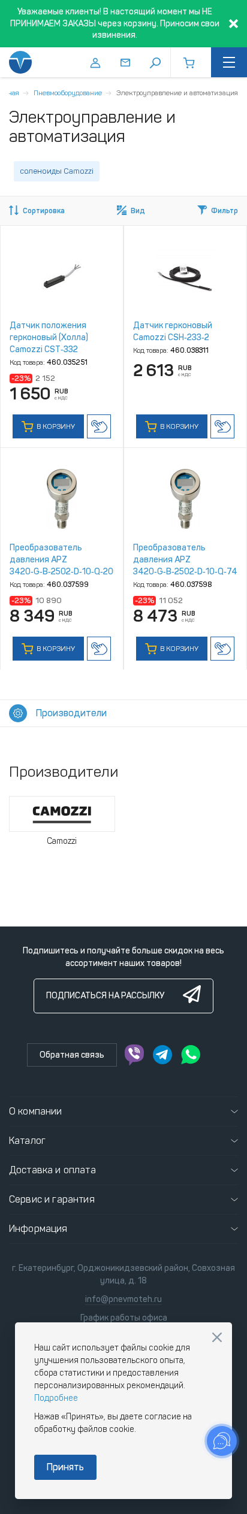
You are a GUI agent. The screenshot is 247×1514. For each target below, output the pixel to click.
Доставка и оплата (52, 1170)
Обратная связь (72, 1055)
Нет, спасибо (217, 1337)
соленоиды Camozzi (57, 170)
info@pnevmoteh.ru (123, 1299)
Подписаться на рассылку (105, 996)
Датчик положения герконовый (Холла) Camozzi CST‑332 (49, 337)
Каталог (27, 1140)
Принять (65, 1467)
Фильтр (224, 211)
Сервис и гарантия (52, 1199)
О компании (35, 1111)
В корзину (55, 426)
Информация (38, 1228)
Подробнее (56, 1398)
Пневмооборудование (68, 93)
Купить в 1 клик (99, 426)
